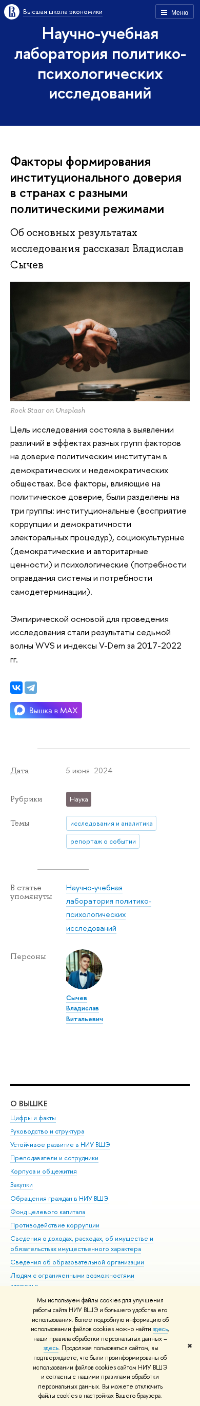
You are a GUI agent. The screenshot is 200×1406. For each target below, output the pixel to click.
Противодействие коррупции (54, 1225)
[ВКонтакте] (16, 687)
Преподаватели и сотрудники (54, 1158)
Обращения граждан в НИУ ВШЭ (59, 1198)
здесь (160, 1329)
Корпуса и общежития (43, 1171)
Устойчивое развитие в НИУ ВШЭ (60, 1144)
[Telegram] (31, 687)
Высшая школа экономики (63, 11)
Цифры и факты (33, 1118)
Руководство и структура (47, 1131)
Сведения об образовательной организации (77, 1262)
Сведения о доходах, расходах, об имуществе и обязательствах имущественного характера (81, 1243)
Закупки (21, 1184)
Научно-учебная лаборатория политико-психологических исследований (100, 63)
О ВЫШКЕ (28, 1103)
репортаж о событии (103, 841)
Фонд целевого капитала (47, 1211)
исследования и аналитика (111, 823)
